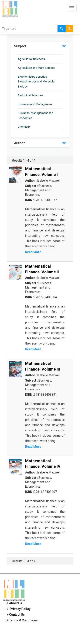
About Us (15, 603)
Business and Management (35, 104)
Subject (20, 46)
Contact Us (16, 614)
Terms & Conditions (23, 620)
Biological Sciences (30, 95)
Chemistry (24, 126)
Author (19, 143)
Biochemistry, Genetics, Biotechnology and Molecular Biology (36, 81)
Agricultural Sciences (31, 59)
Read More (33, 252)
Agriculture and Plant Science (36, 67)
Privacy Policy (19, 609)
